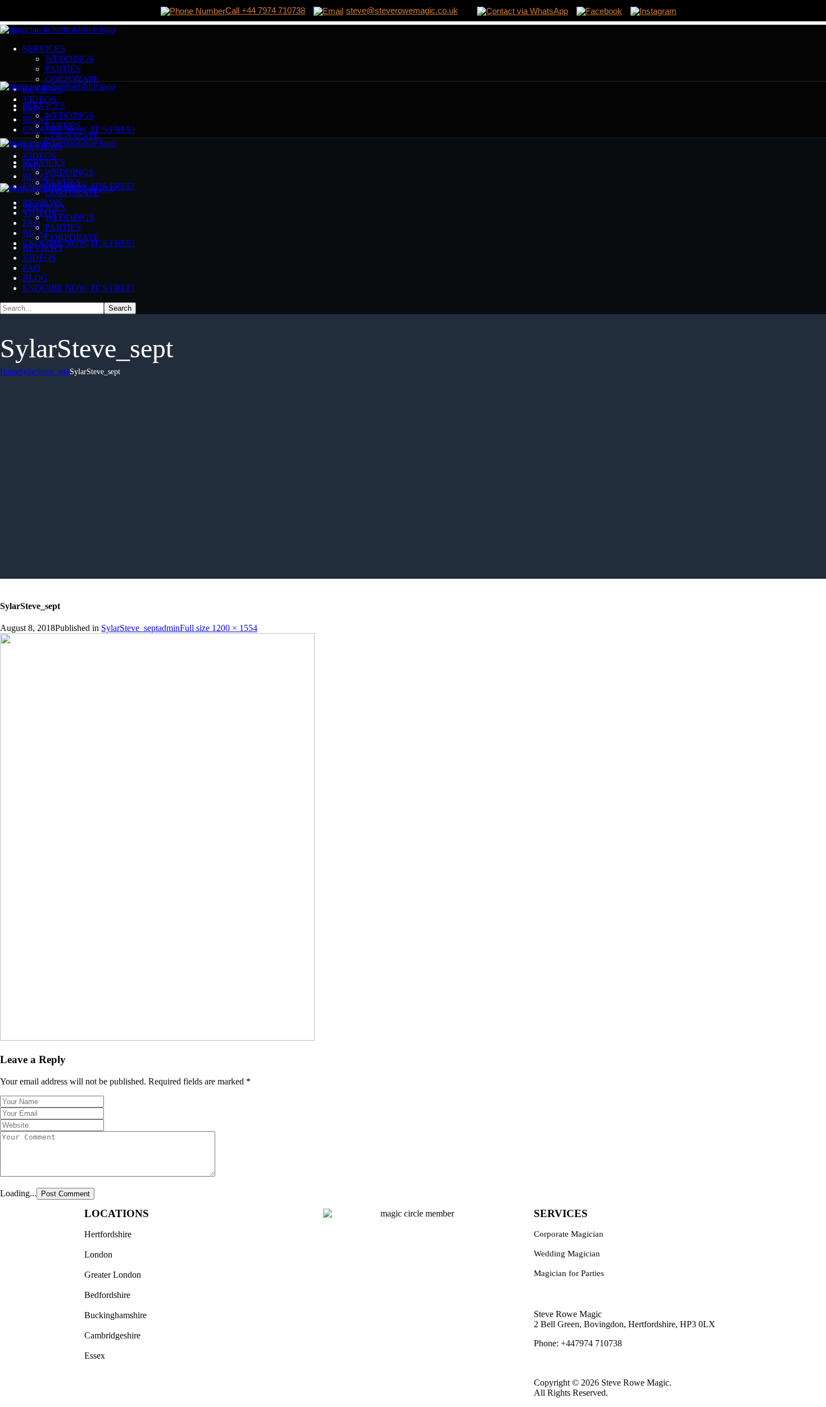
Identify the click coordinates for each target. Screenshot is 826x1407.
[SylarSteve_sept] (157, 1037)
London (98, 1254)
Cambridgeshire (112, 1335)
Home (9, 371)
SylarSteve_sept (44, 371)
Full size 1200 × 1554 (218, 628)
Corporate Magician (568, 1233)
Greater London (112, 1274)
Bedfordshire (107, 1295)
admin (169, 628)
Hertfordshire (107, 1234)
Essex (94, 1355)
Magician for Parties (569, 1273)
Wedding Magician (567, 1253)
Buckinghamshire (115, 1315)
